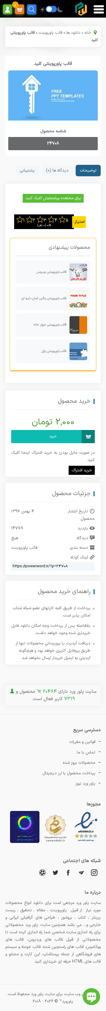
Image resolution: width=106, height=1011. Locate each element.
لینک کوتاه (79, 557)
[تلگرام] (81, 872)
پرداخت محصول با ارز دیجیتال (68, 773)
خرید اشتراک (82, 470)
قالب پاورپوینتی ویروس (52, 272)
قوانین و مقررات (82, 742)
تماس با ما (86, 752)
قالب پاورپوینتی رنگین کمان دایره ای (44, 298)
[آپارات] (42, 872)
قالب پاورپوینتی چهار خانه (50, 324)
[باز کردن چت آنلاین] (91, 996)
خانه (87, 33)
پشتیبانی (27, 170)
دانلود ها (73, 33)
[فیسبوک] (68, 872)
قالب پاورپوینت (50, 33)
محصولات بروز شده (79, 763)
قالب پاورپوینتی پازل (54, 351)
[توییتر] (55, 872)
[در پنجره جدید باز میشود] (86, 842)
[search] (31, 9)
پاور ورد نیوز (85, 783)
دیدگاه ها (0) (57, 170)
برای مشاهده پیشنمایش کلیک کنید (53, 198)
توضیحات (88, 170)
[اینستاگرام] (94, 872)
